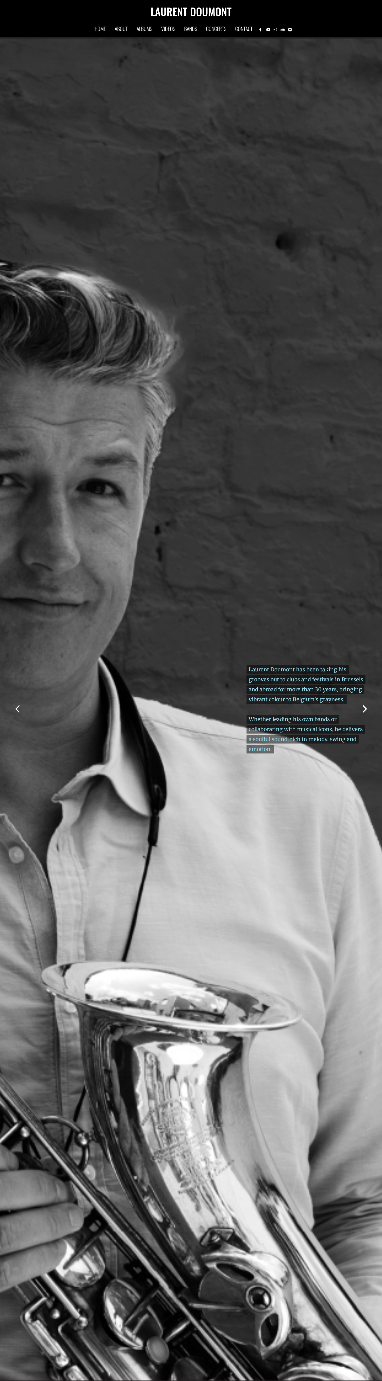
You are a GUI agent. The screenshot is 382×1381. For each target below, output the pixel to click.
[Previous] (9, 708)
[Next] (373, 708)
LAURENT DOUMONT (191, 12)
